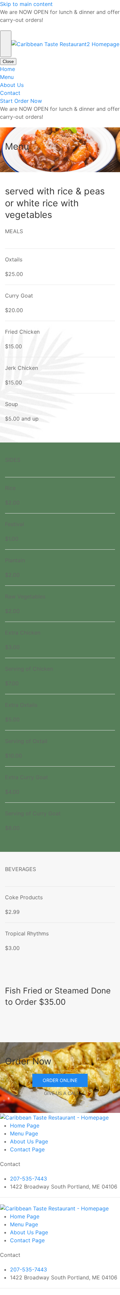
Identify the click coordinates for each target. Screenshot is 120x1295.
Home (7, 69)
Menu (7, 77)
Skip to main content (26, 4)
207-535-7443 (28, 1178)
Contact (10, 93)
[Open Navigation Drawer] (5, 44)
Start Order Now (21, 101)
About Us (12, 85)
